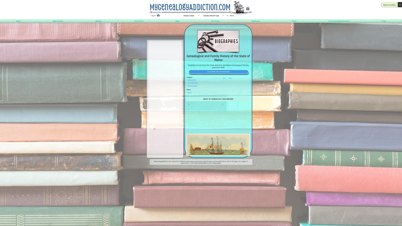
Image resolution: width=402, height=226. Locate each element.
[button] (389, 5)
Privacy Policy (216, 163)
